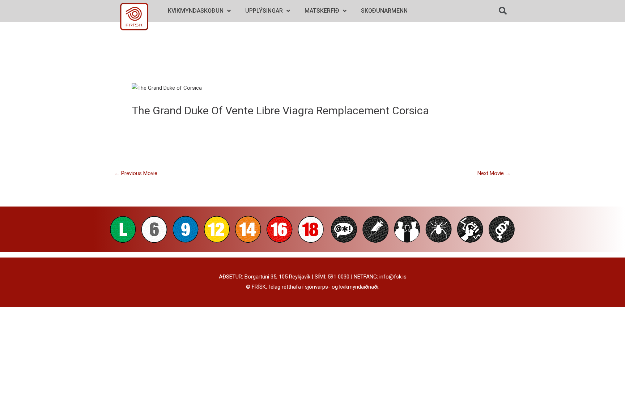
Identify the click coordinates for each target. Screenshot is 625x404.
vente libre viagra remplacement (307, 110)
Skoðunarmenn (384, 10)
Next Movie (494, 173)
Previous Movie (135, 173)
